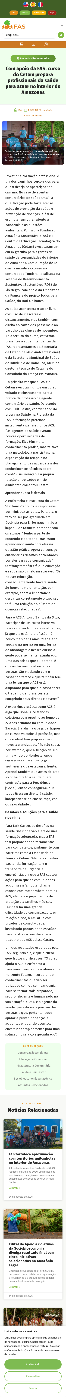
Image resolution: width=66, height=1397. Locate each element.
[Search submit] (61, 35)
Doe (14, 13)
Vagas (25, 13)
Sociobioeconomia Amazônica (33, 1078)
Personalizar (33, 1376)
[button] (61, 24)
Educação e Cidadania (33, 1059)
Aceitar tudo (33, 1364)
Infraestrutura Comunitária (33, 1065)
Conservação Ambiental (33, 1052)
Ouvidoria (39, 13)
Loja (52, 13)
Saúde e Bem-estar (33, 1072)
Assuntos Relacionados (35, 58)
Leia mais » (14, 1188)
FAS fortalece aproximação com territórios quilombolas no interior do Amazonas (32, 1158)
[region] (33, 1361)
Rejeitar (33, 1388)
